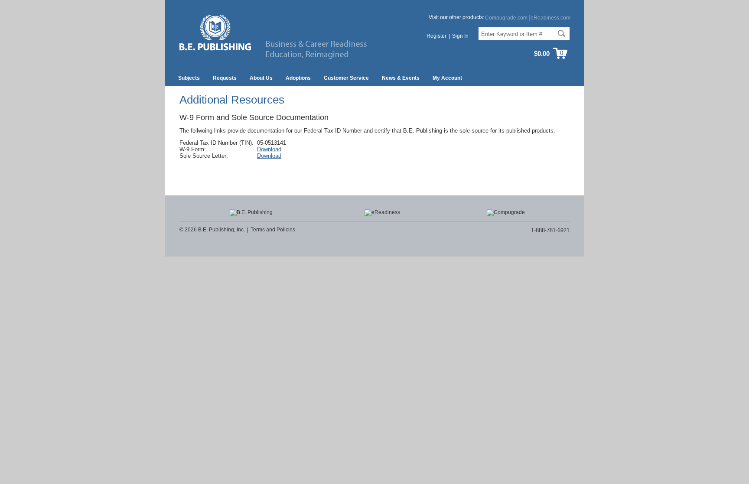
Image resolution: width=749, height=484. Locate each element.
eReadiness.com (550, 17)
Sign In (460, 36)
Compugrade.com (506, 17)
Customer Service (346, 78)
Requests (225, 78)
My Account (447, 78)
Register (436, 36)
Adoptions (298, 78)
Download (269, 149)
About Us (261, 78)
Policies (286, 230)
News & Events (401, 78)
